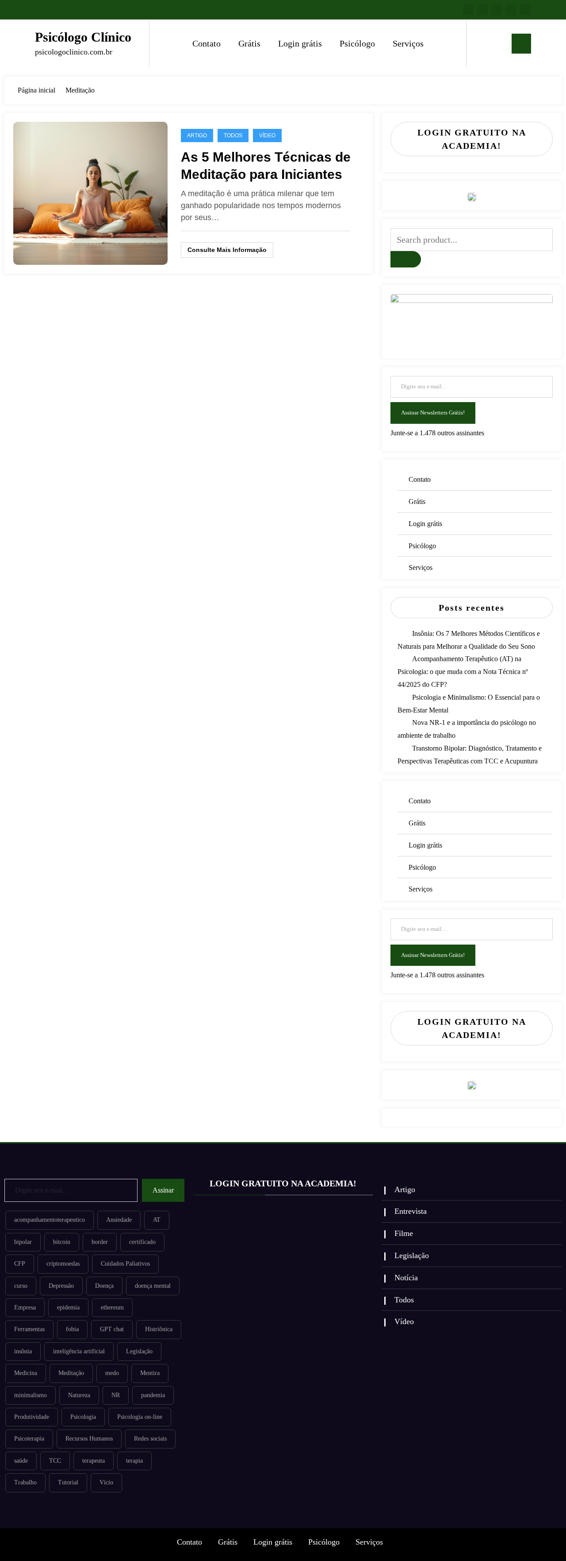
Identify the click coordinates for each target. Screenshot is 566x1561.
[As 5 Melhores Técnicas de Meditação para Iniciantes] (90, 192)
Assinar (163, 1190)
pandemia (153, 1395)
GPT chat (112, 1329)
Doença (104, 1285)
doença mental (153, 1285)
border (100, 1242)
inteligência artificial (79, 1351)
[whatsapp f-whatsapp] (468, 9)
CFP (19, 1263)
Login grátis (300, 43)
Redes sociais (150, 1438)
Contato (206, 43)
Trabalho (25, 1482)
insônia (23, 1351)
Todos (233, 135)
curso (20, 1285)
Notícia (406, 1277)
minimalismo (30, 1395)
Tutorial (68, 1482)
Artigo (197, 135)
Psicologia (83, 1417)
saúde (21, 1460)
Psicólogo (357, 43)
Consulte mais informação (227, 249)
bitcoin (61, 1242)
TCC (55, 1460)
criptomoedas (63, 1263)
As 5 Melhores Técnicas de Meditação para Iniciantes (266, 166)
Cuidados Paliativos (125, 1263)
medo (112, 1373)
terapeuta (93, 1460)
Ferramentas (29, 1329)
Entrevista (410, 1211)
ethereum (112, 1307)
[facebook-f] (482, 9)
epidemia (68, 1307)
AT (157, 1219)
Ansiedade (119, 1219)
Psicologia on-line (139, 1417)
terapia (134, 1460)
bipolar (23, 1242)
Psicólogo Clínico (83, 37)
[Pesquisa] (482, 43)
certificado (142, 1242)
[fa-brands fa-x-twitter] (496, 9)
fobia (72, 1329)
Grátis (249, 43)
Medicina (25, 1373)
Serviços (408, 43)
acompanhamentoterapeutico (49, 1219)
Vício (106, 1482)
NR (115, 1395)
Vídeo (267, 135)
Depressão (61, 1285)
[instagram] (510, 9)
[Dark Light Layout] (498, 43)
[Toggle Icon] (521, 44)
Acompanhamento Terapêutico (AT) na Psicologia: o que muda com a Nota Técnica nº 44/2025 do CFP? (463, 671)
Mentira (150, 1373)
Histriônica (158, 1329)
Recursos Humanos (89, 1438)
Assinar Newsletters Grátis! (433, 412)
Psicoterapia (29, 1438)
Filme (403, 1233)
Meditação (71, 1373)
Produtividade (31, 1417)
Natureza (79, 1395)
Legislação (139, 1351)
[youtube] (525, 9)
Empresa (25, 1307)
